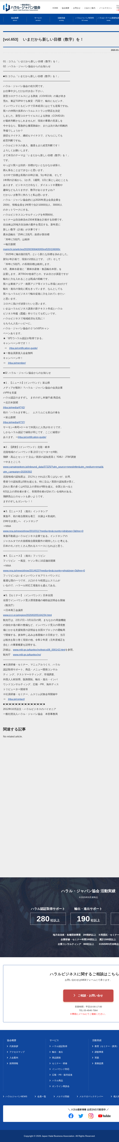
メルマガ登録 (62, 1096)
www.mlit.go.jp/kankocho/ (27, 654)
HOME (55, 8)
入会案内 (13, 1057)
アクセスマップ (17, 1052)
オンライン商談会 (60, 1086)
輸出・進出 (57, 1052)
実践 (97, 1057)
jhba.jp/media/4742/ (14, 407)
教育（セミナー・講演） (107, 1046)
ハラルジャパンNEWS (84, 19)
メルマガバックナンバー (91, 1096)
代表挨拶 (13, 1046)
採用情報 (13, 1063)
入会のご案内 (89, 8)
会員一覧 (41, 1096)
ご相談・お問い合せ (90, 995)
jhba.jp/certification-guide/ (23, 348)
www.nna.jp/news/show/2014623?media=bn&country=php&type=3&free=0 (44, 570)
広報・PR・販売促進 (62, 1075)
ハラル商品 (57, 1080)
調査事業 (99, 1052)
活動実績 (61, 19)
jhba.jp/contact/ (16, 699)
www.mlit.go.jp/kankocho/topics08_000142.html (39, 649)
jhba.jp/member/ (17, 363)
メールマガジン (105, 8)
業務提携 (99, 1063)
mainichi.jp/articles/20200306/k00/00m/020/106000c (31, 249)
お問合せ (76, 8)
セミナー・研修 (59, 1063)
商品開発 (56, 1057)
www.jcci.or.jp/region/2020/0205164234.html (27, 615)
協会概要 (65, 8)
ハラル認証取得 (59, 1046)
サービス (38, 19)
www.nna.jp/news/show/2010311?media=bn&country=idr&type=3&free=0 (43, 531)
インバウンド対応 (60, 1069)
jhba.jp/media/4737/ (14, 422)
